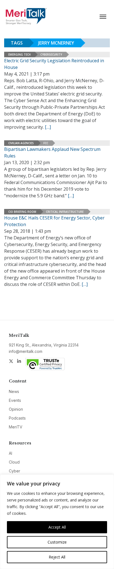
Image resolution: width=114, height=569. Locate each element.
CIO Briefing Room (22, 212)
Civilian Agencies (21, 143)
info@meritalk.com (25, 351)
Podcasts (17, 418)
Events (15, 400)
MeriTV (15, 427)
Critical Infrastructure (65, 212)
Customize (57, 542)
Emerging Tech (19, 54)
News (14, 391)
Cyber (14, 471)
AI (10, 453)
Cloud (14, 462)
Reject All (57, 557)
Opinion (16, 409)
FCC (45, 143)
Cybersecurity (51, 54)
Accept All (57, 527)
